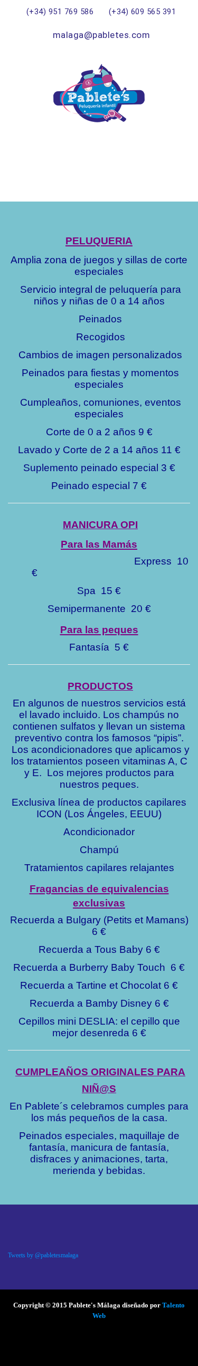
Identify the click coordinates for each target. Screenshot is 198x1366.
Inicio (132, 162)
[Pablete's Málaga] (99, 93)
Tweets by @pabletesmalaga (43, 1255)
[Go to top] (169, 1347)
